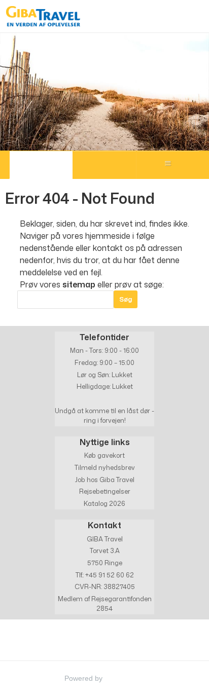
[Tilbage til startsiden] (43, 16)
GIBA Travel (105, 538)
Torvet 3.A (105, 550)
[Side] (41, 165)
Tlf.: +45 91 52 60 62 (105, 574)
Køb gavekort (104, 455)
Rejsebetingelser (104, 491)
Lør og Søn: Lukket (104, 374)
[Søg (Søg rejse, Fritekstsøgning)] (104, 165)
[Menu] (168, 165)
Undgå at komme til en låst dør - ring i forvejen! (104, 415)
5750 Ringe (104, 562)
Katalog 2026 (104, 503)
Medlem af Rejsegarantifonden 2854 (105, 603)
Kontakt (104, 525)
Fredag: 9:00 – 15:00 (104, 362)
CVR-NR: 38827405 (105, 586)
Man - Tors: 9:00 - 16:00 (104, 350)
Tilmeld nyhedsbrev (105, 467)
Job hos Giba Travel (104, 479)
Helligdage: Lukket (105, 386)
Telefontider (104, 337)
